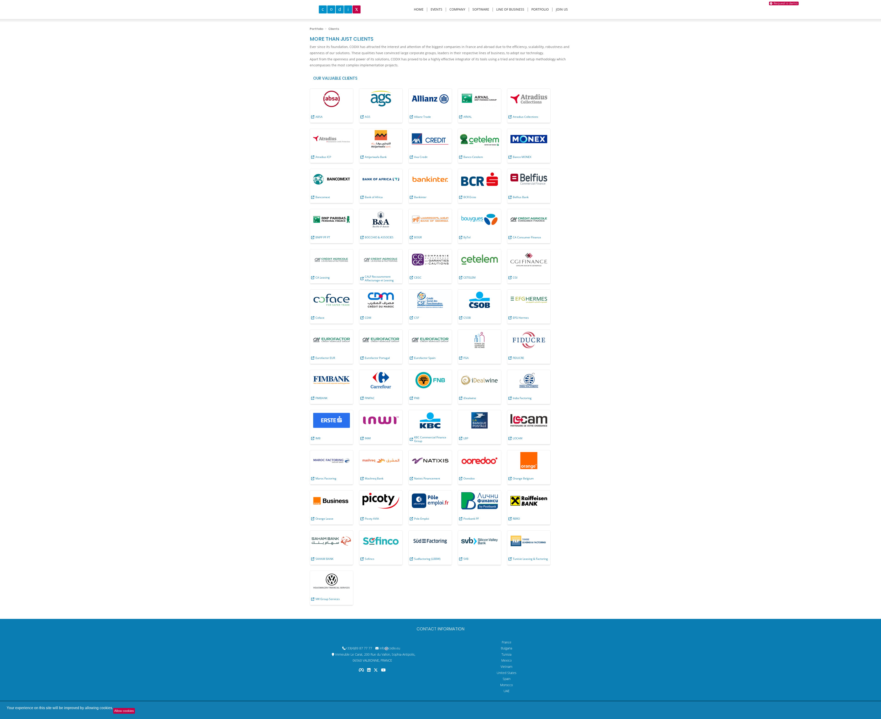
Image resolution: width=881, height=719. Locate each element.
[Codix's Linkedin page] (369, 670)
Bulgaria (506, 648)
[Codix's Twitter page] (376, 670)
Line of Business (510, 9)
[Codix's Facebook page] (362, 670)
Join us (562, 9)
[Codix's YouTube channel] (383, 670)
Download (855, 3)
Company (457, 9)
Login (875, 3)
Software (480, 9)
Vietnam (506, 666)
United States (506, 673)
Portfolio (540, 9)
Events (436, 9)
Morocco (506, 685)
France (506, 642)
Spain (506, 679)
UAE (507, 691)
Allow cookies (124, 711)
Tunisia (506, 654)
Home (419, 9)
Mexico (506, 660)
